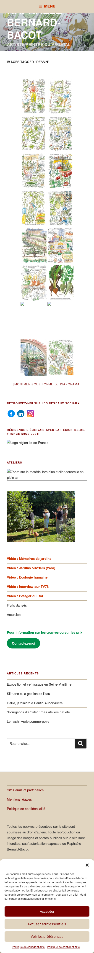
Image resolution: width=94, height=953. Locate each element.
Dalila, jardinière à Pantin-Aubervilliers (35, 702)
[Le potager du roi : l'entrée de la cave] (60, 357)
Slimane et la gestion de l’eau (28, 693)
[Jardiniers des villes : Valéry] (60, 208)
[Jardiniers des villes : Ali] (34, 133)
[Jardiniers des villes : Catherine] (34, 171)
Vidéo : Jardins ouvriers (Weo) (31, 567)
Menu (49, 6)
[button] (87, 865)
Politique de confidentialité (28, 947)
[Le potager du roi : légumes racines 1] (60, 283)
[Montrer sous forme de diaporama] (47, 384)
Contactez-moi (23, 643)
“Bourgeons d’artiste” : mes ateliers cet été (38, 712)
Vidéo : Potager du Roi (25, 595)
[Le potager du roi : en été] (60, 245)
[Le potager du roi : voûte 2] (34, 357)
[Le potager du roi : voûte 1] (60, 320)
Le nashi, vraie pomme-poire (28, 721)
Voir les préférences (47, 937)
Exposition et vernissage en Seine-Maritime (39, 684)
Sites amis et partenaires (25, 789)
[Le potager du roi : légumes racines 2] (34, 320)
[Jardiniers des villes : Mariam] (60, 171)
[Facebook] (11, 413)
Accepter (47, 911)
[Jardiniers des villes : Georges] (34, 96)
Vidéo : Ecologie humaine (27, 577)
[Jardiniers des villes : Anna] (34, 208)
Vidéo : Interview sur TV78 (28, 586)
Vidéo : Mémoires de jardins (29, 558)
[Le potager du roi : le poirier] (34, 245)
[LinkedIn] (20, 413)
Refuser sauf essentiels (47, 924)
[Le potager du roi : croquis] (34, 283)
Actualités (14, 614)
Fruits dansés (17, 605)
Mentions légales (19, 799)
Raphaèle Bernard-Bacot (34, 22)
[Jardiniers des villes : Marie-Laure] (60, 133)
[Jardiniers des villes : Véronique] (60, 96)
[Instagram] (30, 413)
